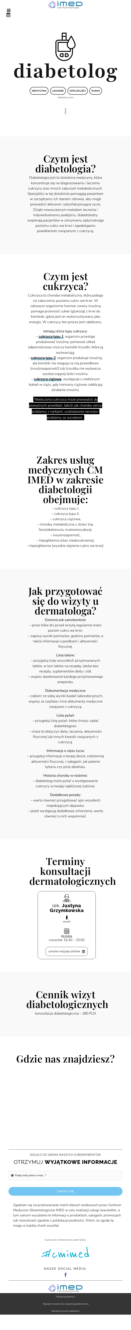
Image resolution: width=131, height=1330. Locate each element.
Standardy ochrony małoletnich (65, 1311)
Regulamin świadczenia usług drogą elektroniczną (65, 1303)
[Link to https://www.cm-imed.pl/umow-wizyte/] (64, 15)
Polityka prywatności (65, 1296)
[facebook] (65, 1275)
